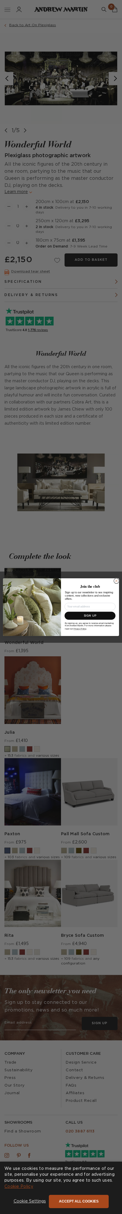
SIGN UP (90, 615)
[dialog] (61, 1188)
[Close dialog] (116, 581)
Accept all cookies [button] (79, 1201)
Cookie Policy (18, 1186)
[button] (30, 1202)
